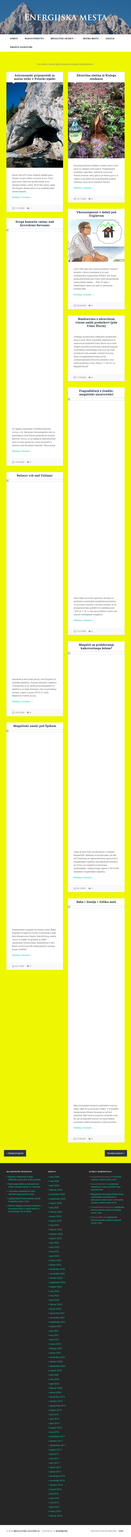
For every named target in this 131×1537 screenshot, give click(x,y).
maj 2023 (54, 1251)
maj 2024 (54, 1225)
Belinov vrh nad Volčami (34, 475)
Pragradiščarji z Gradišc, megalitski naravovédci (96, 392)
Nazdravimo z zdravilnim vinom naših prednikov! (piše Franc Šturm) (96, 322)
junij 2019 (54, 1419)
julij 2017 (54, 1454)
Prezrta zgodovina (21, 47)
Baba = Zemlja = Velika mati (96, 902)
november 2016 (57, 1480)
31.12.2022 (19, 208)
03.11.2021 (19, 966)
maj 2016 (54, 1502)
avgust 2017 (56, 1449)
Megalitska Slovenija (27, 1531)
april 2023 (54, 1256)
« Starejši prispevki (15, 1153)
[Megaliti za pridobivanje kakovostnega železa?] (96, 748)
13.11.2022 (81, 199)
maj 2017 (54, 1458)
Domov (14, 38)
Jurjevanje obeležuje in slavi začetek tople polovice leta (106, 1187)
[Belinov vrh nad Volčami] (34, 575)
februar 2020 (56, 1388)
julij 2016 (54, 1493)
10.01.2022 (19, 713)
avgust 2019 (56, 1410)
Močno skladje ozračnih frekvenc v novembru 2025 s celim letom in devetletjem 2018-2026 (25, 1208)
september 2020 (58, 1366)
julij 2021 (54, 1331)
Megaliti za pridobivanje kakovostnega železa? (96, 646)
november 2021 (57, 1317)
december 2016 (57, 1476)
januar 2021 (55, 1353)
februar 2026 (56, 1190)
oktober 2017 (56, 1441)
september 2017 (58, 1445)
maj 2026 (54, 1181)
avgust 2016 (56, 1489)
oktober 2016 (56, 1485)
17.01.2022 (81, 631)
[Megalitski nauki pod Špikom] (34, 825)
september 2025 (58, 1198)
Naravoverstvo (34, 38)
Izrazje (110, 38)
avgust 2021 (56, 1326)
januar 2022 (55, 1309)
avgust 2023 (56, 1238)
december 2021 (57, 1313)
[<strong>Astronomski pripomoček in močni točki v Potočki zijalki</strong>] (34, 125)
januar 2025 (55, 1216)
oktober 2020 (56, 1361)
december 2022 (57, 1269)
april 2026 (54, 1185)
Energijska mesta (65, 17)
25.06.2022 (81, 306)
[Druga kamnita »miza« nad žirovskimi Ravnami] (34, 325)
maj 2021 (54, 1335)
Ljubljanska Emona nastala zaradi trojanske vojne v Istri (107, 1210)
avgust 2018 (56, 1427)
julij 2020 (54, 1375)
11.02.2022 (81, 377)
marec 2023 (55, 1260)
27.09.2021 (81, 1139)
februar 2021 (56, 1348)
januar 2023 (55, 1264)
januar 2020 (55, 1392)
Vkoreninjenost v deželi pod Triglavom (96, 213)
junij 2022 (54, 1291)
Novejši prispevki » (115, 1153)
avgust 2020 (56, 1370)
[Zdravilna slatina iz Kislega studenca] (96, 120)
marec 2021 (55, 1344)
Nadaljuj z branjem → (22, 197)
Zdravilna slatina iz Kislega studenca (96, 77)
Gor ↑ (121, 1531)
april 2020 (54, 1383)
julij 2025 (54, 1207)
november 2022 (57, 1273)
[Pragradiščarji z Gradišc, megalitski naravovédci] (96, 494)
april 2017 (54, 1463)
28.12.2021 (81, 888)
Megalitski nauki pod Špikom (34, 726)
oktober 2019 (56, 1401)
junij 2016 (54, 1498)
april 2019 (54, 1423)
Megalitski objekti (62, 38)
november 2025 (57, 1194)
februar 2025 (56, 1212)
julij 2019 (54, 1414)
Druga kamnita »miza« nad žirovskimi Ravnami (35, 223)
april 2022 (54, 1300)
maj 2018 (54, 1432)
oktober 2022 (56, 1278)
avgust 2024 (56, 1220)
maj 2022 (54, 1295)
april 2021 (54, 1339)
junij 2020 (54, 1379)
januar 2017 (55, 1471)
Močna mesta (91, 38)
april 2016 (54, 1507)
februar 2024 (56, 1229)
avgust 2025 (56, 1203)
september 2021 (58, 1322)
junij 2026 (54, 1176)
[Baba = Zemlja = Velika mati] (96, 1001)
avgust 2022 (56, 1286)
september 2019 (58, 1405)
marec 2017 (55, 1467)
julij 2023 (54, 1242)
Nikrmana (62, 1531)
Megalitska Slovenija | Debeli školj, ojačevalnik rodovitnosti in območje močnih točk (107, 1197)
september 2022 (58, 1282)
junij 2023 (54, 1247)
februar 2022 (56, 1304)
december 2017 (57, 1436)
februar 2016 (56, 1515)
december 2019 (57, 1397)
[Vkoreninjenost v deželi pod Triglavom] (96, 240)
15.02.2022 (19, 462)
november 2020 (57, 1357)
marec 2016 (55, 1511)
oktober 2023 (56, 1234)
